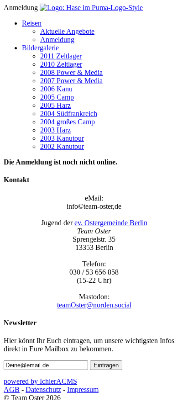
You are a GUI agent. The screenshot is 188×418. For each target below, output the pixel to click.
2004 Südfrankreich (68, 113)
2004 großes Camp (67, 122)
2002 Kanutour (62, 146)
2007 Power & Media (71, 81)
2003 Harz (55, 130)
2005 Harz (55, 105)
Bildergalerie (40, 48)
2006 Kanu (56, 89)
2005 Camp (57, 97)
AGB (12, 389)
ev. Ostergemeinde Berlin (110, 223)
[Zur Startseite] (91, 7)
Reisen (32, 23)
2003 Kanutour (62, 138)
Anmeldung (57, 39)
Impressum (83, 389)
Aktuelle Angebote (67, 31)
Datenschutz (43, 389)
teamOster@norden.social (94, 305)
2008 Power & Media (71, 72)
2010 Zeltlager (61, 64)
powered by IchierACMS (40, 381)
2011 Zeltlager (61, 56)
